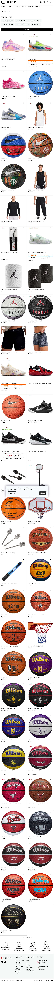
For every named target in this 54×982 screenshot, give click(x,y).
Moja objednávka (18, 960)
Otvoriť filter (27, 29)
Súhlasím (42, 493)
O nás (26, 959)
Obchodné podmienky (17, 969)
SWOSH (46, 61)
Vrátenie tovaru (18, 966)
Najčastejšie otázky (18, 963)
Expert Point (28, 966)
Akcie (26, 961)
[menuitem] (4, 6)
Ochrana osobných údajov (29, 969)
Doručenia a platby (18, 972)
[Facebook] (2, 960)
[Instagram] (5, 960)
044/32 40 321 (42, 959)
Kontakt (27, 964)
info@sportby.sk (42, 965)
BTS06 (16, 448)
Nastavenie (11, 493)
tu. (34, 489)
